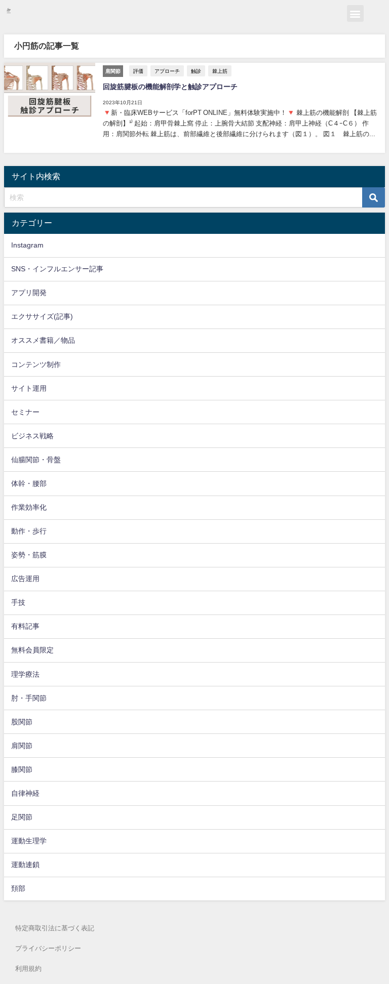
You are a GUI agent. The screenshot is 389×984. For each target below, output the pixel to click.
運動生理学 (29, 840)
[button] (355, 13)
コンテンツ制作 (36, 364)
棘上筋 (219, 70)
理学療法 (25, 674)
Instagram (27, 245)
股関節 (21, 721)
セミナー (25, 412)
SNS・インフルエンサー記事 (57, 268)
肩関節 (21, 745)
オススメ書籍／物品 (43, 340)
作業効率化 (29, 507)
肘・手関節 (29, 698)
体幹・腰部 (29, 483)
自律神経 (25, 793)
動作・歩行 (29, 531)
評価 (138, 70)
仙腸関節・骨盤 (36, 459)
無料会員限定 (32, 649)
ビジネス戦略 (32, 435)
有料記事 (25, 626)
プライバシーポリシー (48, 948)
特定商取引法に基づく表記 (54, 928)
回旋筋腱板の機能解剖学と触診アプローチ (170, 86)
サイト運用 (29, 388)
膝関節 (21, 769)
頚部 (18, 888)
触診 (196, 70)
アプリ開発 (29, 292)
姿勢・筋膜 (29, 554)
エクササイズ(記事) (42, 316)
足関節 (21, 817)
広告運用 (25, 578)
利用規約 (28, 968)
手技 (18, 602)
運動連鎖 (25, 864)
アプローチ (167, 70)
